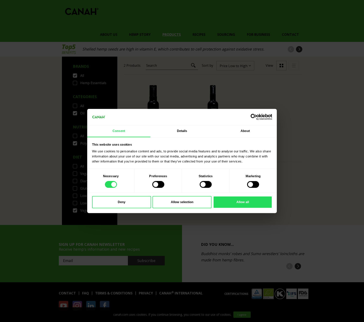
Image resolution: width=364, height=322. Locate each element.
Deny (121, 202)
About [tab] (245, 131)
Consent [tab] (118, 131)
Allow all (242, 202)
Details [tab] (182, 131)
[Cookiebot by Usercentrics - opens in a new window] (253, 117)
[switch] (158, 184)
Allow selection (182, 202)
